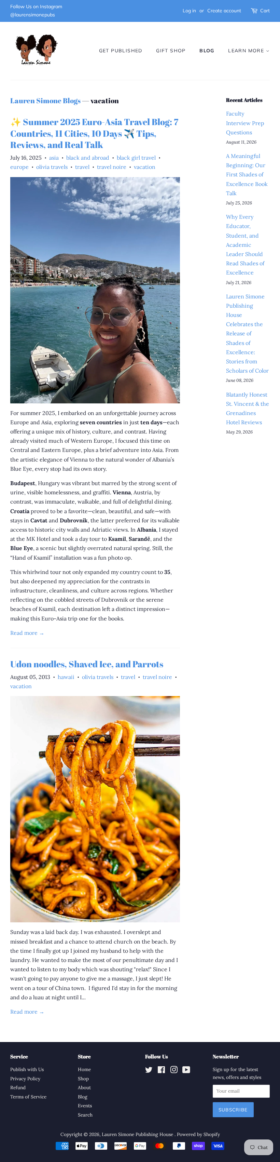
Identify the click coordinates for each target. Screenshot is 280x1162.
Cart (265, 11)
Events (85, 1106)
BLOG (206, 51)
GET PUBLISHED (120, 51)
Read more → (27, 632)
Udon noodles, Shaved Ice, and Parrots (86, 664)
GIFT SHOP (171, 51)
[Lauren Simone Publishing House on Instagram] (174, 1071)
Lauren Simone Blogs (45, 100)
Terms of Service (28, 1097)
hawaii (66, 676)
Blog (82, 1097)
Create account (224, 11)
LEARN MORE (247, 51)
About (84, 1087)
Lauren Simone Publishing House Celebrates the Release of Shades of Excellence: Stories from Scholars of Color (247, 333)
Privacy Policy (25, 1079)
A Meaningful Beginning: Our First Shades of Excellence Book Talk (247, 174)
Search (85, 1115)
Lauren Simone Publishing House (138, 1134)
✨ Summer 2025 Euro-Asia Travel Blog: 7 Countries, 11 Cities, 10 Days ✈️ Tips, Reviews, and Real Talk (94, 133)
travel (82, 166)
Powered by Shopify (198, 1134)
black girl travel (136, 157)
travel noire (111, 166)
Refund (18, 1087)
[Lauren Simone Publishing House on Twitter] (149, 1071)
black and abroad (87, 157)
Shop (83, 1079)
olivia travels (52, 166)
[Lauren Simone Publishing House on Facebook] (161, 1071)
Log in (189, 11)
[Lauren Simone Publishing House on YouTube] (186, 1071)
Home (84, 1069)
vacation (144, 166)
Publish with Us (27, 1069)
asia (54, 157)
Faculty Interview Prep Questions (245, 122)
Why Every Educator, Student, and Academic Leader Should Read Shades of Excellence (245, 244)
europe (19, 166)
